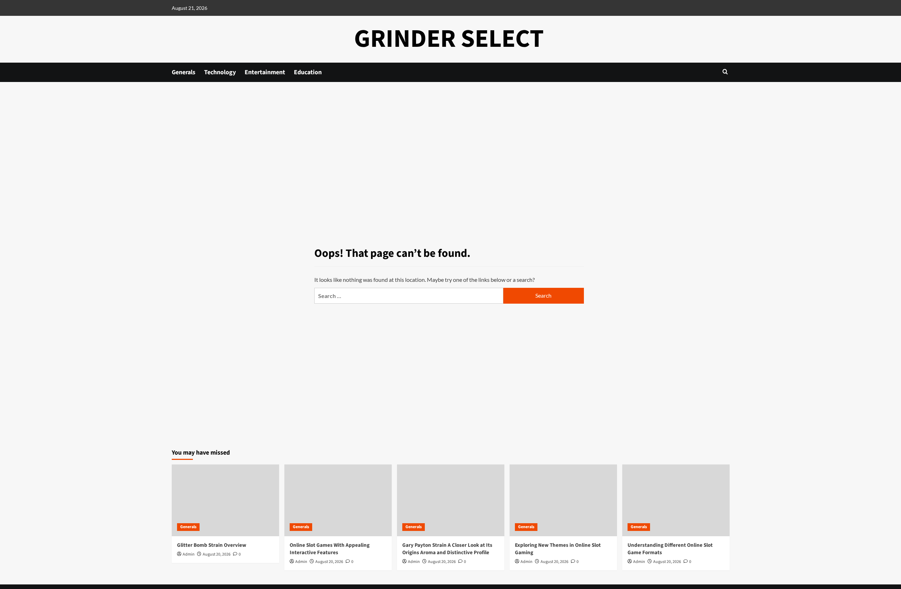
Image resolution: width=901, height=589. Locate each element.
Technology (220, 72)
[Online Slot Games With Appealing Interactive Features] (338, 500)
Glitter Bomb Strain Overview (211, 545)
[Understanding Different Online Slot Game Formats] (676, 500)
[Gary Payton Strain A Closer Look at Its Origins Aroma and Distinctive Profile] (450, 500)
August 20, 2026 (217, 554)
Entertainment (265, 72)
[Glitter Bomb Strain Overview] (225, 500)
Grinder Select (449, 39)
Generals (183, 72)
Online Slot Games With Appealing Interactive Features (330, 549)
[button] (725, 71)
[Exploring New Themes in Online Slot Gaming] (563, 500)
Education (308, 72)
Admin (189, 554)
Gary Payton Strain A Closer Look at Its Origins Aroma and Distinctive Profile (447, 549)
